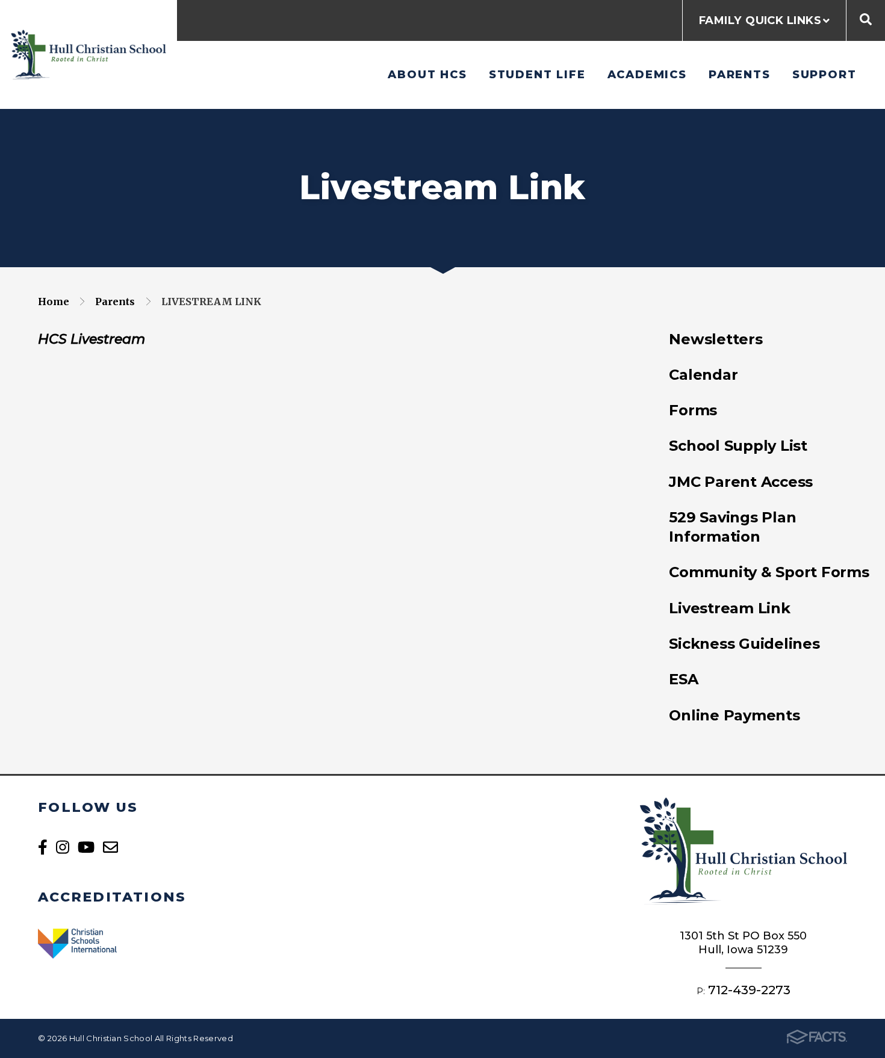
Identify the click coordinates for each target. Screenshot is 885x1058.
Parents (740, 74)
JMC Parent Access (741, 481)
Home (53, 301)
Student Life (537, 74)
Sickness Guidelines (744, 643)
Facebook (43, 847)
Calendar (703, 374)
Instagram (62, 847)
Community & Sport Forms (769, 572)
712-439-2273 (749, 989)
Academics (647, 74)
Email (110, 847)
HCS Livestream (91, 339)
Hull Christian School (88, 54)
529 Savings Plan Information (732, 527)
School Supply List (738, 445)
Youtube (86, 847)
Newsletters (715, 339)
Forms (693, 410)
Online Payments (734, 715)
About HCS (427, 74)
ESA (683, 679)
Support (824, 74)
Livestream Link (211, 301)
